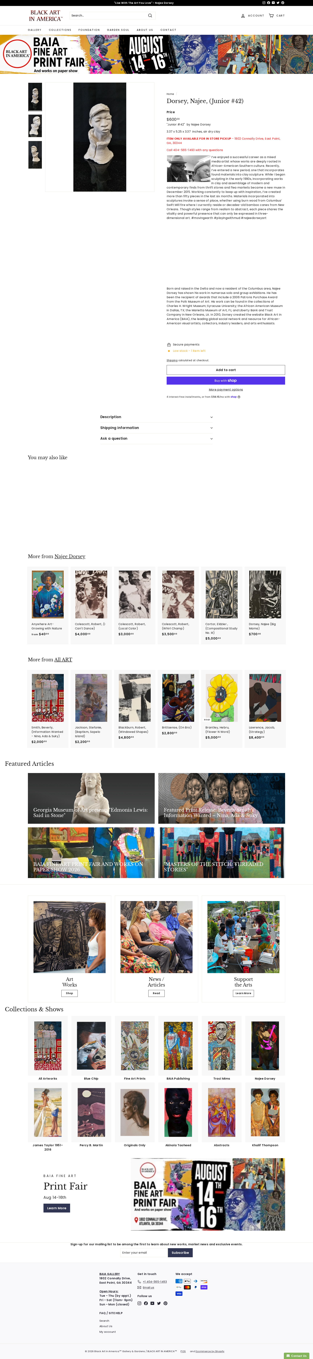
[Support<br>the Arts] (243, 937)
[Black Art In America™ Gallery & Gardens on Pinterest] (165, 1303)
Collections (60, 30)
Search (104, 1321)
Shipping (172, 360)
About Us (145, 30)
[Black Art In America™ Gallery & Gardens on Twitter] (159, 1303)
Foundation (89, 30)
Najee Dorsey (70, 556)
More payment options (226, 390)
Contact (168, 30)
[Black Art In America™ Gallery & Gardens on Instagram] (139, 1303)
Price (171, 112)
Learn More (243, 993)
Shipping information (119, 427)
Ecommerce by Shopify (210, 1351)
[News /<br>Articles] (156, 937)
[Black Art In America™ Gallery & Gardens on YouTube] (152, 1303)
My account (107, 1332)
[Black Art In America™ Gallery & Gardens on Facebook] (146, 1303)
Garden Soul (118, 30)
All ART (63, 660)
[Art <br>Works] (70, 937)
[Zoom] (99, 137)
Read (156, 993)
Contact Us (298, 1355)
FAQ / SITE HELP (111, 1313)
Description (110, 416)
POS (183, 1351)
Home (170, 94)
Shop (69, 993)
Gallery (35, 30)
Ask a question (114, 438)
